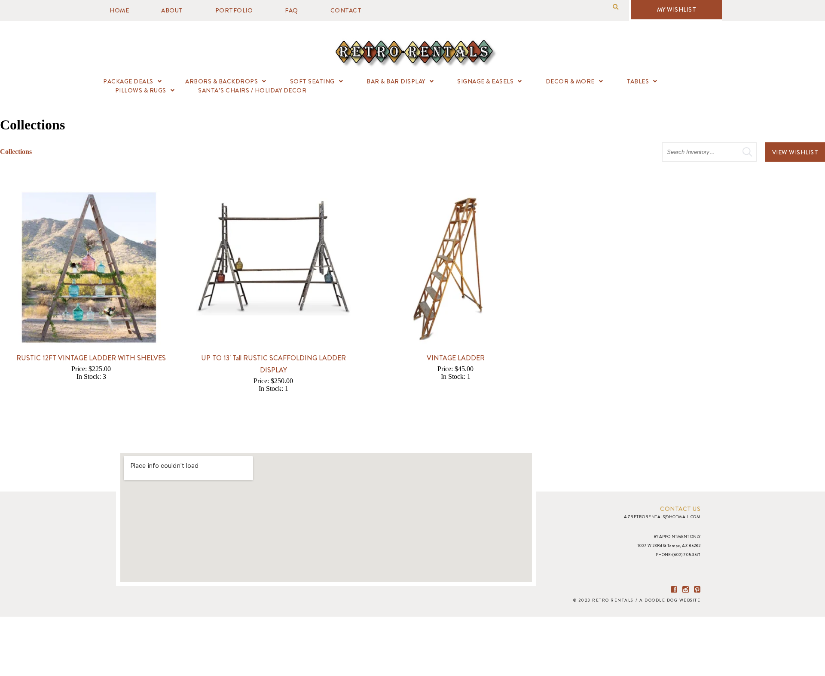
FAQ (291, 10)
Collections (16, 151)
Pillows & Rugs (140, 90)
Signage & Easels (485, 81)
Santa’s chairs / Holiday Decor (252, 90)
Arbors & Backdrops (221, 81)
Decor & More (570, 81)
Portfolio (234, 10)
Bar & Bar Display (396, 81)
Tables (637, 81)
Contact (346, 10)
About (172, 10)
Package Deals (128, 81)
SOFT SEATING (312, 81)
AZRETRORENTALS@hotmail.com (662, 516)
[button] (615, 7)
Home (119, 10)
